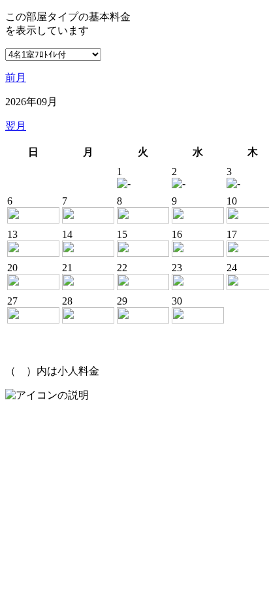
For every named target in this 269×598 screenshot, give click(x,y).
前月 (15, 77)
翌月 (15, 125)
